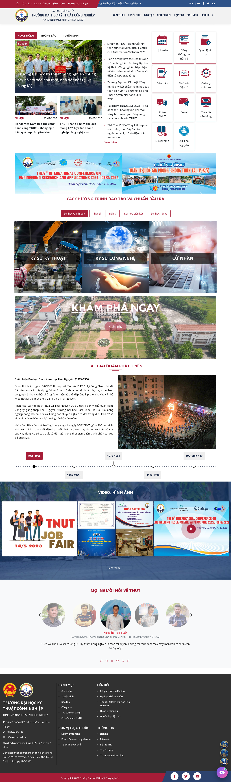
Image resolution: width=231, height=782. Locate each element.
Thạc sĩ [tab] (96, 213)
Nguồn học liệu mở (110, 716)
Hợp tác (179, 15)
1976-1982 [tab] (113, 455)
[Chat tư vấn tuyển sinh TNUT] (222, 772)
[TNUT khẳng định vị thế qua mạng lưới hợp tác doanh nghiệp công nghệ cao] (81, 105)
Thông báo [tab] (48, 35)
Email (184, 112)
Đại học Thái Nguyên (111, 696)
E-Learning (162, 141)
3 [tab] (112, 661)
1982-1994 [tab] (153, 475)
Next (191, 615)
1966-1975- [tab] (74, 475)
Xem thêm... (111, 142)
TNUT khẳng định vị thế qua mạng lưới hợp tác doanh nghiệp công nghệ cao (78, 128)
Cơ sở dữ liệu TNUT (71, 718)
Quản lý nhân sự (109, 711)
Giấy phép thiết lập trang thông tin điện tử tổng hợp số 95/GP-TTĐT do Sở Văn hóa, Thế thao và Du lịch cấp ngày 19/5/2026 (28, 757)
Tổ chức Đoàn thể (71, 744)
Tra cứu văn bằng (70, 712)
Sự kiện (19, 118)
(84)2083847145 (15, 731)
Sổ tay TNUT (107, 744)
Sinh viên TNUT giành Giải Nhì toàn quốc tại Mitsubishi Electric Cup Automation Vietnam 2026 (127, 48)
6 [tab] (128, 661)
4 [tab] (117, 661)
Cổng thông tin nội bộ (184, 54)
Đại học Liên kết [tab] (133, 213)
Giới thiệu (119, 15)
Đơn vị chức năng (77, 3)
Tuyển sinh (134, 15)
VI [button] (190, 3)
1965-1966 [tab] (34, 455)
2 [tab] (107, 661)
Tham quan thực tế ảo (112, 755)
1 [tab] (101, 661)
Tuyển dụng (107, 750)
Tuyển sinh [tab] (71, 35)
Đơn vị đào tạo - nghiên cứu (49, 3)
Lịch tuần (162, 50)
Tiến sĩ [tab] (113, 213)
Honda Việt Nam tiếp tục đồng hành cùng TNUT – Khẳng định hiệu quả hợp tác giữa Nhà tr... (35, 128)
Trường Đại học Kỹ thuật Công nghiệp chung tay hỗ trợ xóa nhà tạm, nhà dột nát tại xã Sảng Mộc (57, 80)
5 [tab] (123, 661)
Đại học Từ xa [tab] (159, 213)
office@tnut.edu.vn (17, 737)
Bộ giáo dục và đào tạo (112, 691)
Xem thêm (114, 568)
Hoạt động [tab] (26, 35)
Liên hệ (205, 15)
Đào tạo (149, 15)
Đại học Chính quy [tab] (74, 213)
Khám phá (115, 327)
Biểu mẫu (162, 83)
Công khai (66, 707)
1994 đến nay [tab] (194, 455)
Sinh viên (192, 15)
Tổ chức (26, 3)
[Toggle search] (213, 15)
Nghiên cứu (164, 15)
